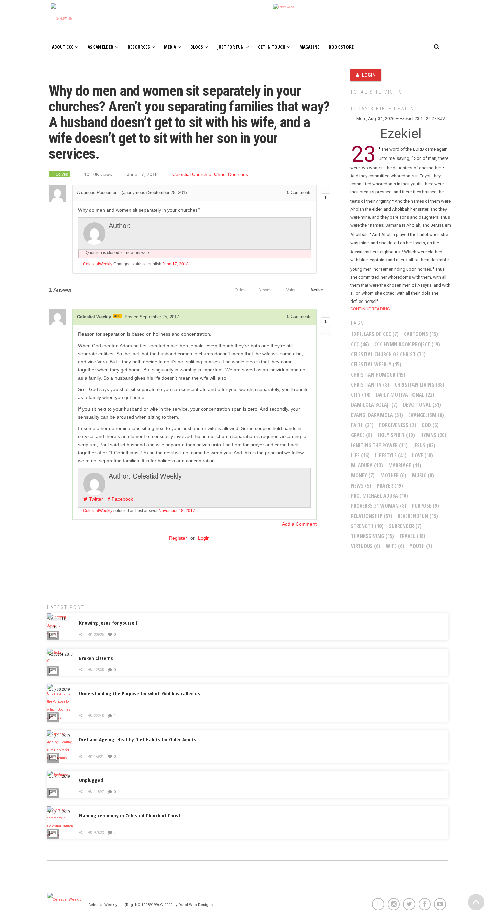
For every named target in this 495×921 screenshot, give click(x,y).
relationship (371, 516)
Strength (367, 526)
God (430, 425)
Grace (361, 435)
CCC (360, 344)
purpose (425, 505)
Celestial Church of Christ (388, 354)
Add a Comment (299, 524)
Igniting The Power (379, 445)
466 (117, 316)
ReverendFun (418, 516)
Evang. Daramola (377, 415)
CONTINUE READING (370, 308)
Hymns (433, 435)
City (361, 394)
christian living (419, 384)
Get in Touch (271, 47)
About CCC (62, 47)
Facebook (121, 499)
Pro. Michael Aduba (379, 495)
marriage (404, 465)
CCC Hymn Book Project (407, 344)
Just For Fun (230, 47)
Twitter (95, 499)
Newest (265, 290)
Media (170, 47)
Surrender (405, 526)
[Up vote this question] (325, 189)
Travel (412, 536)
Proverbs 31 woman (378, 505)
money (363, 475)
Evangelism (426, 415)
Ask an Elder (100, 47)
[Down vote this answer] (325, 330)
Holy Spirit (396, 435)
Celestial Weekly (376, 364)
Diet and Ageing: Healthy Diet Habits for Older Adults (137, 739)
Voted (291, 290)
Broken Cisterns (96, 657)
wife (395, 546)
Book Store (341, 47)
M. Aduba (367, 465)
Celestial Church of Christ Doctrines (210, 174)
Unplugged (91, 780)
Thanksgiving (372, 536)
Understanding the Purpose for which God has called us (139, 693)
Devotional (422, 405)
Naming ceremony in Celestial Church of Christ (129, 815)
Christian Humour (378, 374)
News (361, 485)
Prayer (390, 485)
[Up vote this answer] (325, 313)
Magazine (309, 47)
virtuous (366, 546)
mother (393, 475)
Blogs (196, 47)
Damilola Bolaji (374, 405)
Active (316, 290)
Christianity (370, 384)
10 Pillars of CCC (375, 334)
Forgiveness (397, 425)
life (360, 455)
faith (362, 425)
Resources (139, 47)
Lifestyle (391, 455)
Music (423, 475)
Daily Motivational (405, 394)
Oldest (240, 290)
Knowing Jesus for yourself (108, 622)
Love (422, 455)
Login (204, 538)
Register (178, 538)
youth (421, 546)
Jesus (424, 445)
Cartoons (421, 334)
